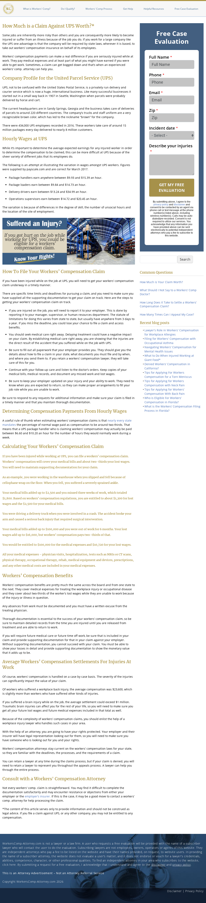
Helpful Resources (154, 8)
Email (154, 92)
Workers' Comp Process (98, 8)
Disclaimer (174, 891)
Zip (152, 110)
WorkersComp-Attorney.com (21, 843)
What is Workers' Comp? (36, 8)
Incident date (162, 128)
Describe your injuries (171, 146)
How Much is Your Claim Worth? (161, 282)
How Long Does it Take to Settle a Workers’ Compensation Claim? (168, 304)
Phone (155, 75)
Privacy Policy (194, 891)
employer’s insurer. (38, 796)
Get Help (128, 8)
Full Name (159, 57)
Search (185, 259)
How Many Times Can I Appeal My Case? (167, 314)
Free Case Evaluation (186, 8)
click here (9, 865)
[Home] (8, 8)
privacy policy (160, 204)
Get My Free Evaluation (172, 187)
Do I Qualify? (68, 8)
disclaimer (179, 204)
